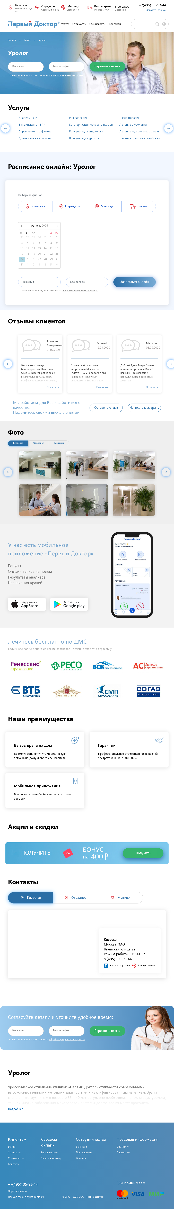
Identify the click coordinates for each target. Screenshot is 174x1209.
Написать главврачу (144, 408)
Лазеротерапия (129, 118)
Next (168, 128)
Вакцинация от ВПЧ (32, 124)
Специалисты (97, 24)
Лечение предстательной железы (142, 138)
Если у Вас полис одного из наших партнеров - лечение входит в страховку (60, 649)
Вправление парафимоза (35, 131)
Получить (143, 853)
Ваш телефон (61, 66)
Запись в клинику (51, 1158)
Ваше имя (18, 66)
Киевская (18, 443)
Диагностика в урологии (35, 138)
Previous (5, 128)
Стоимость (79, 24)
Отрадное (38, 443)
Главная (12, 40)
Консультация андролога (86, 131)
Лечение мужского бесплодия (139, 131)
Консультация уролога (84, 138)
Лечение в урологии (133, 124)
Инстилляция (78, 118)
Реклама (81, 1158)
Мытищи (59, 443)
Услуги (65, 24)
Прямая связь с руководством (26, 1197)
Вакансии (81, 1147)
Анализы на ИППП (31, 118)
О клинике (123, 1147)
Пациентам (123, 1152)
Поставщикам (84, 1152)
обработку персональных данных (67, 75)
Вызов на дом (49, 1152)
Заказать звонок (156, 10)
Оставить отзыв (106, 408)
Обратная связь (17, 1191)
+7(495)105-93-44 (152, 5)
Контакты (115, 24)
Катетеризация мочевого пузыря (91, 124)
